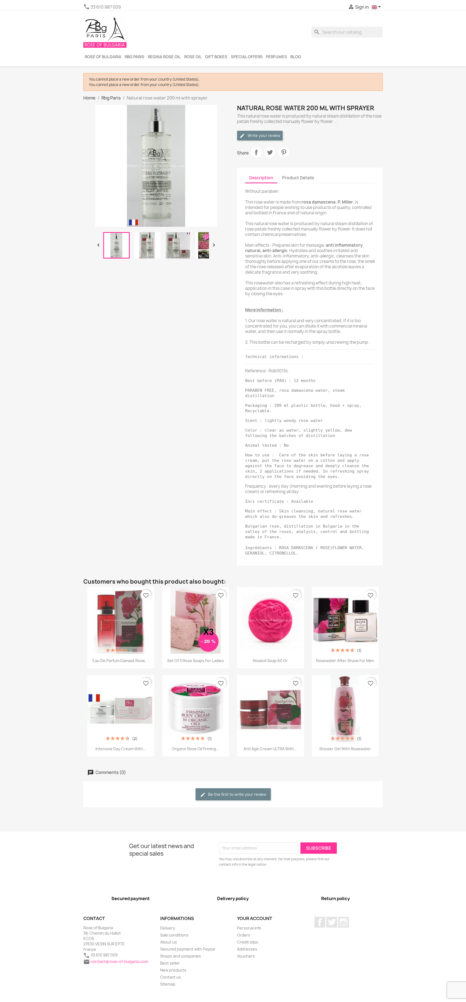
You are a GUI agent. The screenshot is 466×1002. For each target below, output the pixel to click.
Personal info (249, 928)
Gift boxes (216, 57)
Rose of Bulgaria (103, 57)
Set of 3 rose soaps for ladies (195, 660)
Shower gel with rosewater (345, 748)
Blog (295, 57)
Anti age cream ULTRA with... (270, 748)
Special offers (247, 57)
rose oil (193, 57)
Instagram (343, 922)
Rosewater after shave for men (345, 660)
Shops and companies (180, 956)
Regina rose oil (164, 57)
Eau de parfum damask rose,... (120, 660)
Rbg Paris (134, 57)
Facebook (319, 922)
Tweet (270, 152)
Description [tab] (261, 178)
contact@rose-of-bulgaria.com (119, 961)
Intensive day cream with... (120, 748)
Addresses (247, 949)
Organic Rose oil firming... (195, 748)
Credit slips (247, 942)
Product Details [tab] (298, 178)
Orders (243, 935)
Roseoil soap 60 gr (270, 660)
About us (168, 942)
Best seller (170, 963)
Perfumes (276, 57)
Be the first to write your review (236, 794)
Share (256, 152)
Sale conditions (174, 935)
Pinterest (283, 152)
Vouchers (246, 956)
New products (173, 970)
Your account (254, 918)
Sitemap (167, 984)
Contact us (170, 977)
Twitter (331, 922)
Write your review (263, 135)
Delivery (167, 928)
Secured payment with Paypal (187, 949)
